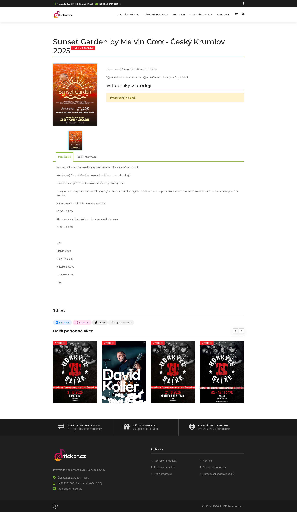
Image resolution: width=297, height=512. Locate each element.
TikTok (101, 322)
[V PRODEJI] (75, 371)
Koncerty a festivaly (165, 460)
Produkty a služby (164, 467)
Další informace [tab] (86, 156)
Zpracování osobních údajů (218, 473)
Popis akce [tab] (64, 156)
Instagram (84, 322)
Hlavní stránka (128, 14)
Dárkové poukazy (155, 14)
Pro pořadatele (201, 14)
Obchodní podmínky (214, 467)
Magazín (179, 14)
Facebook (64, 322)
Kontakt (223, 14)
